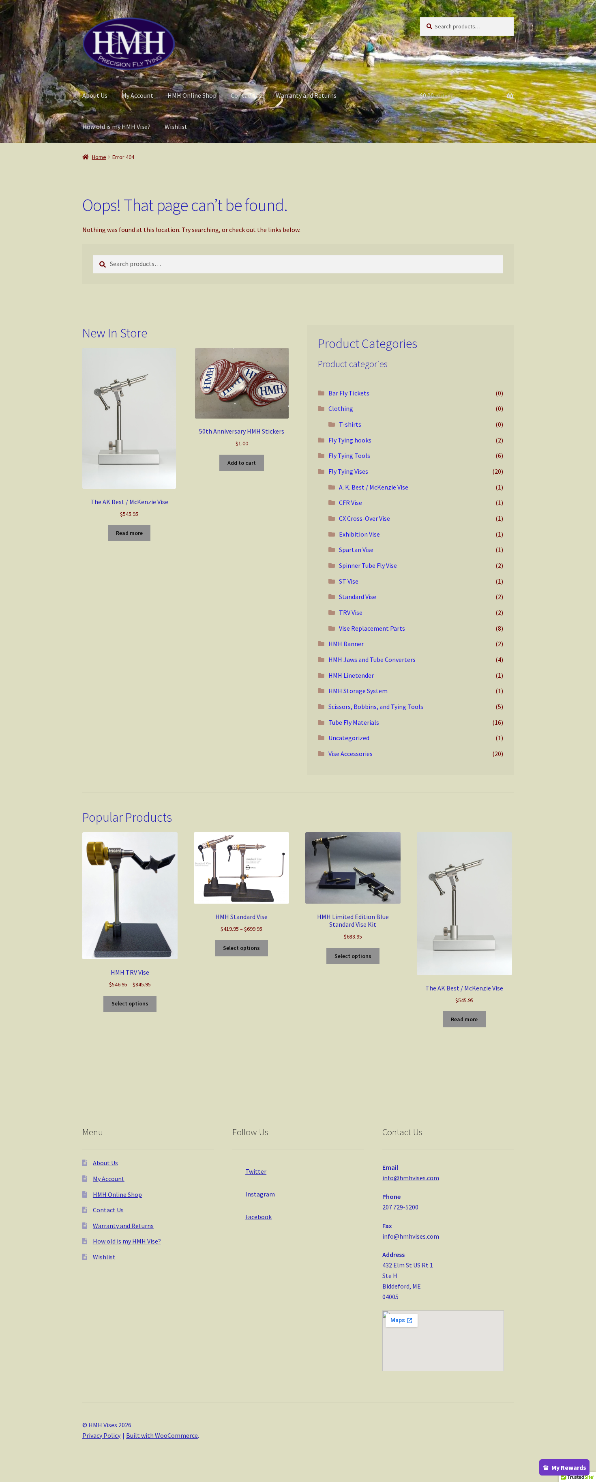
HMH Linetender (351, 675)
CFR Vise (350, 502)
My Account (137, 95)
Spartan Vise (356, 550)
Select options (129, 1003)
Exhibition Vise (359, 534)
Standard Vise (357, 597)
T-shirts (350, 424)
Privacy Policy (101, 1435)
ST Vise (348, 581)
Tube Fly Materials (353, 722)
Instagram (260, 1194)
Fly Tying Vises (348, 471)
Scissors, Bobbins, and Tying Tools (375, 706)
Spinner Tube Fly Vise (368, 565)
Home (99, 157)
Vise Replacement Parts (372, 628)
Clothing (340, 408)
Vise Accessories (350, 754)
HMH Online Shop (192, 95)
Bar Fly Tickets (348, 393)
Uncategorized (348, 738)
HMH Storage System (358, 691)
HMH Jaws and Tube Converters (372, 659)
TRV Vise (350, 612)
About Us (94, 95)
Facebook (258, 1217)
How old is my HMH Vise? (116, 126)
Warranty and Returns (306, 95)
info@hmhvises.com (410, 1178)
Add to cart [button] (241, 462)
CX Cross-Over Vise (364, 518)
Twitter (255, 1171)
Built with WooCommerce (162, 1435)
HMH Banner (346, 644)
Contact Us (246, 95)
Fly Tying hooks (349, 440)
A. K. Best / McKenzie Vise (373, 487)
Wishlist (176, 126)
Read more (129, 533)
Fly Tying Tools (349, 455)
